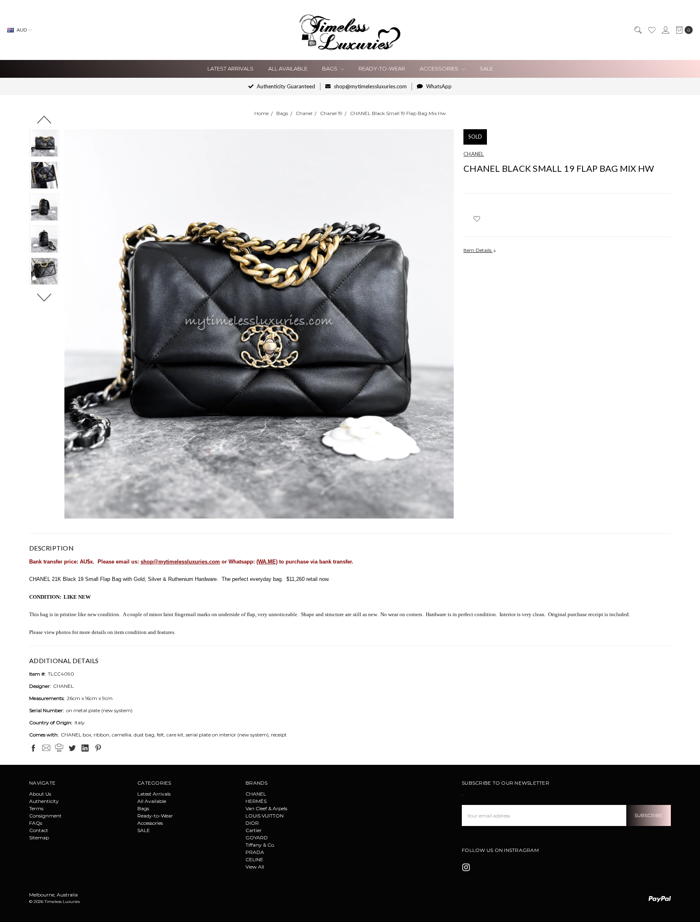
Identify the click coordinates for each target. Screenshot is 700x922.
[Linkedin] (85, 748)
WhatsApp (438, 86)
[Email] (46, 748)
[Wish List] (651, 29)
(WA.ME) (266, 562)
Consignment (45, 816)
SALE (486, 68)
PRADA (254, 852)
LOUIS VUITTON (264, 816)
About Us (40, 794)
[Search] (637, 29)
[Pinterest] (98, 748)
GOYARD (256, 837)
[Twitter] (72, 748)
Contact (38, 830)
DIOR (252, 823)
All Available (287, 68)
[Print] (59, 748)
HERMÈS (256, 801)
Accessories (440, 68)
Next (44, 297)
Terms (36, 808)
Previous (44, 119)
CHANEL (255, 794)
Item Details (478, 250)
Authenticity (44, 801)
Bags (330, 68)
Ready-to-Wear (382, 68)
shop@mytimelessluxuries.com (370, 86)
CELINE (254, 859)
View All (254, 867)
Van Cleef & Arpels (266, 808)
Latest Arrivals (230, 68)
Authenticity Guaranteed (285, 86)
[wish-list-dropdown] (476, 218)
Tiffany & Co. (260, 845)
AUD (22, 30)
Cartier (253, 830)
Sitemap (39, 837)
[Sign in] (665, 29)
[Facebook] (33, 748)
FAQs (35, 823)
